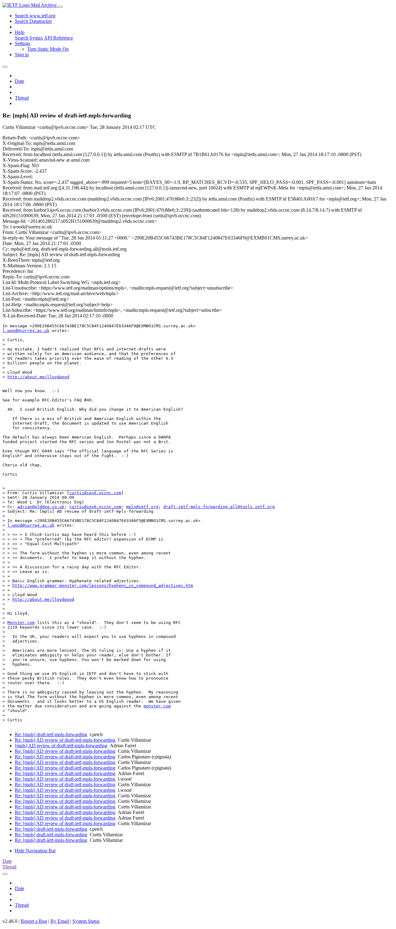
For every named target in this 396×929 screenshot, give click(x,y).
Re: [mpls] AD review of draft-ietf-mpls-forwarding (65, 740)
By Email (59, 921)
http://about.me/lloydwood (38, 377)
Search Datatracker (33, 21)
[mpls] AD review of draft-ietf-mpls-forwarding (61, 745)
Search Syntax (29, 37)
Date (19, 81)
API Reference (58, 37)
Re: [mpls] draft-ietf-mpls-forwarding (51, 734)
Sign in (22, 54)
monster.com (157, 706)
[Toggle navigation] (60, 7)
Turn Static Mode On (48, 49)
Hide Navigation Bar (35, 850)
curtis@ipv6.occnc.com (95, 492)
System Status (86, 921)
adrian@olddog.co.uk (40, 506)
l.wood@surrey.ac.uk (26, 330)
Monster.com (21, 622)
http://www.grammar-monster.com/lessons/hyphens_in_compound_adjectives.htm (102, 585)
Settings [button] (22, 43)
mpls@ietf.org (142, 506)
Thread (22, 97)
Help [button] (19, 32)
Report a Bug (34, 921)
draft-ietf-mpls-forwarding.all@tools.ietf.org (219, 506)
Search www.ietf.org (35, 15)
